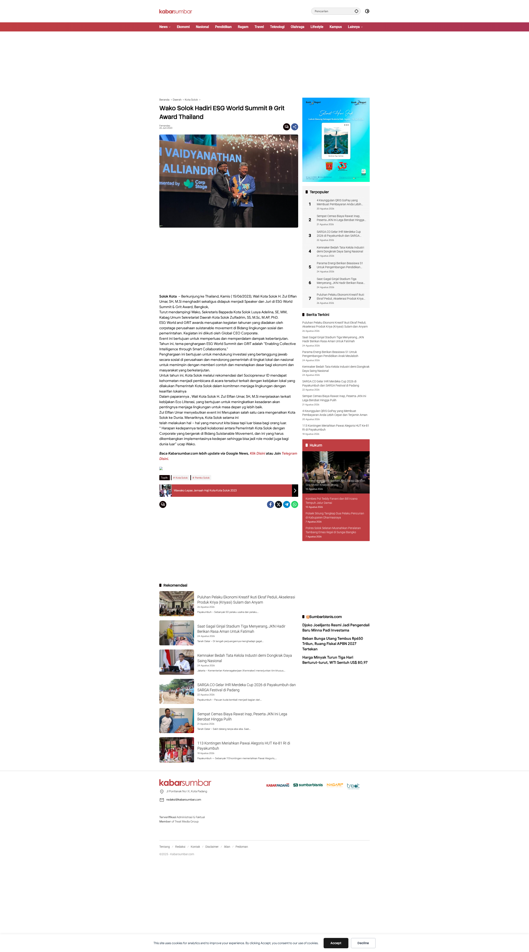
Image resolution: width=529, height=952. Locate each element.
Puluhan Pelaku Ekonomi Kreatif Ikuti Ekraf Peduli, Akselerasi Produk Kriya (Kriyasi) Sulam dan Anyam (340, 297)
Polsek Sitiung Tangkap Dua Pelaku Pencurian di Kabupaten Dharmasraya (335, 515)
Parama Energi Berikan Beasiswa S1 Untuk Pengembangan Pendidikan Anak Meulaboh (340, 265)
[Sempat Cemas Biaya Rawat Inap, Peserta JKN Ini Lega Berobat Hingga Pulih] (176, 720)
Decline (363, 943)
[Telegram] (286, 504)
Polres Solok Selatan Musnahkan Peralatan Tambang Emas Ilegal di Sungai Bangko (333, 530)
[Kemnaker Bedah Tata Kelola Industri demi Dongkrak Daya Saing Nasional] (176, 662)
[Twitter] (278, 504)
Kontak (195, 846)
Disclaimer (212, 846)
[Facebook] (270, 504)
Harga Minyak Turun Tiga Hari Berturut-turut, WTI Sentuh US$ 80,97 (335, 660)
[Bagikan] (294, 126)
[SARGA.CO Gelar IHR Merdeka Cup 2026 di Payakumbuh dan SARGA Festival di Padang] (176, 691)
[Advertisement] (264, 65)
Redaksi (180, 846)
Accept (335, 943)
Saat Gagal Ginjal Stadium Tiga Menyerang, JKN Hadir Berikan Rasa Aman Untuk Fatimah (340, 281)
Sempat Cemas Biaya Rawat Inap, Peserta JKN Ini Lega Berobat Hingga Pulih (340, 218)
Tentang (164, 846)
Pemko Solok (202, 477)
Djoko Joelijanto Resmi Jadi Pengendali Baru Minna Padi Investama (335, 628)
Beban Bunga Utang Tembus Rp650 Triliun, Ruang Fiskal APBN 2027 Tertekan (332, 643)
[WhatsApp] (294, 504)
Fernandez (164, 126)
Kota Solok (182, 477)
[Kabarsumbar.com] (175, 11)
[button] (356, 11)
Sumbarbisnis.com (325, 616)
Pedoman (242, 846)
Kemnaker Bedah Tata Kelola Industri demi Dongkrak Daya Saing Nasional (340, 249)
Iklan (227, 846)
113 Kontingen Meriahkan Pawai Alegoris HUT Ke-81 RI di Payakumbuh (335, 427)
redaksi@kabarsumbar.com (183, 799)
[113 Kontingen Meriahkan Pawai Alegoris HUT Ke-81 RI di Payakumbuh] (176, 749)
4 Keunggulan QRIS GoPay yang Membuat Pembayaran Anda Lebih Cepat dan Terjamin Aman (339, 202)
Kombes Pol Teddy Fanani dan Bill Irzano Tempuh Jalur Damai (331, 500)
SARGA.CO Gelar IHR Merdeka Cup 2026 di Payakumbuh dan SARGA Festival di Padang (339, 234)
